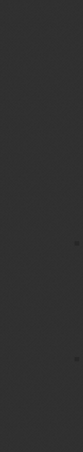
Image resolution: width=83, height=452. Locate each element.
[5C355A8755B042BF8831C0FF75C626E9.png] (42, 243)
